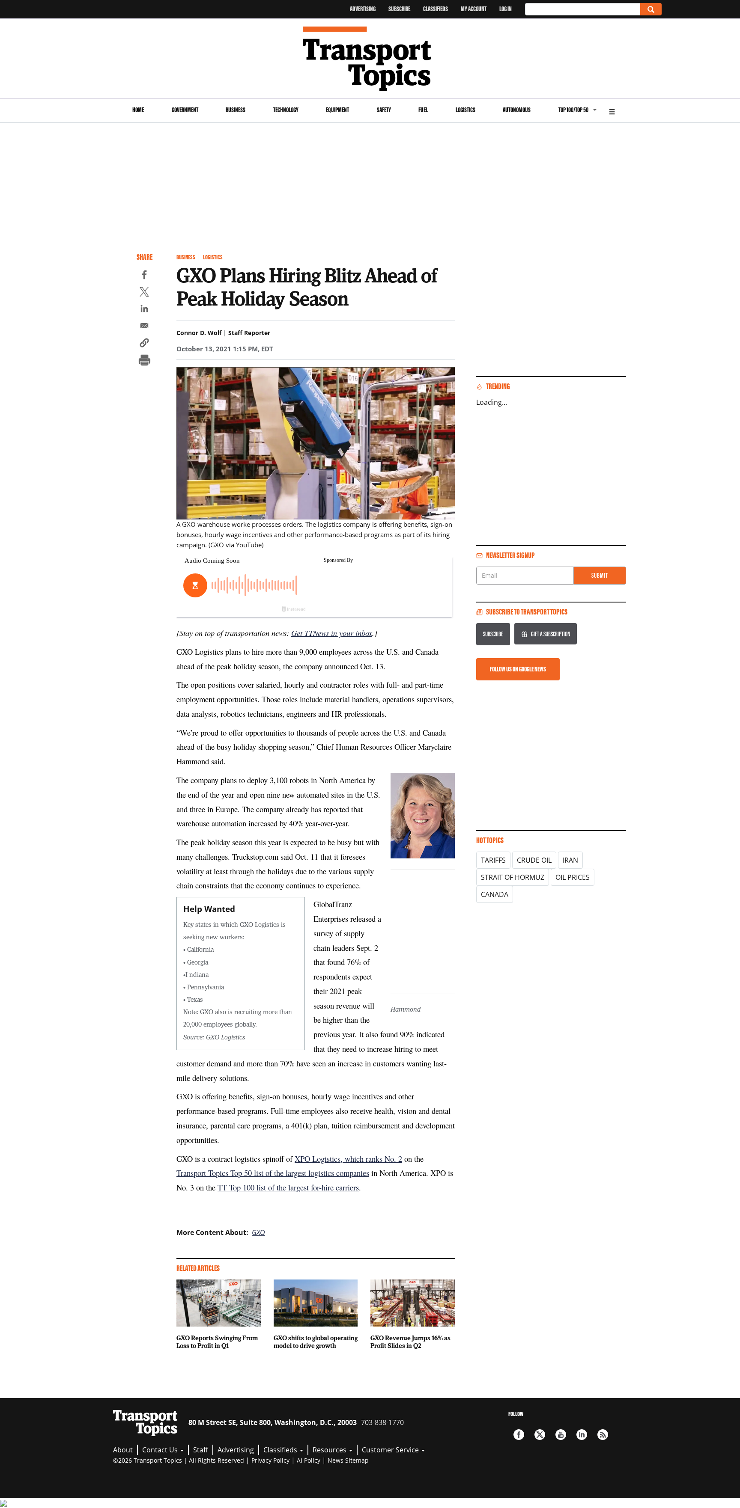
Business (235, 110)
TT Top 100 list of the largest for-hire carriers (288, 1187)
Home (138, 110)
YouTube (560, 1434)
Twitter (539, 1434)
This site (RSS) (602, 1434)
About (123, 1450)
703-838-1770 (382, 1422)
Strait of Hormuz (512, 877)
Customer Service (391, 1450)
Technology (285, 110)
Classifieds (435, 9)
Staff (200, 1450)
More (612, 110)
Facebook (518, 1434)
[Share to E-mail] (144, 327)
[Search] (651, 9)
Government (185, 110)
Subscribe (399, 9)
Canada (494, 894)
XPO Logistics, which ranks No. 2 (348, 1158)
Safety (384, 110)
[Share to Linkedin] (144, 310)
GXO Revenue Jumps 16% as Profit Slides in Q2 (410, 1341)
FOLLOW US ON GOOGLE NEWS (518, 669)
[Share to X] (144, 293)
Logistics (465, 110)
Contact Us (160, 1450)
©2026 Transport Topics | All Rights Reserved (178, 1460)
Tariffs (493, 860)
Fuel (423, 110)
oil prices (572, 877)
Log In (505, 9)
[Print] (144, 361)
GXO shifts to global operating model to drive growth (316, 1341)
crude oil (534, 860)
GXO (258, 1232)
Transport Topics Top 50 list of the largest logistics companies (272, 1172)
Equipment (337, 110)
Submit (599, 575)
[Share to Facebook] (144, 276)
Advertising (363, 9)
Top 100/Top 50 (573, 110)
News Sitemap (348, 1460)
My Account (473, 9)
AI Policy (308, 1460)
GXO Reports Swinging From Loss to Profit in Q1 (217, 1341)
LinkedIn (581, 1434)
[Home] (370, 59)
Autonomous (517, 110)
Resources (330, 1450)
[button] (144, 344)
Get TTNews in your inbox (331, 632)
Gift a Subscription (550, 634)
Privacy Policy (270, 1460)
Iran (570, 860)
